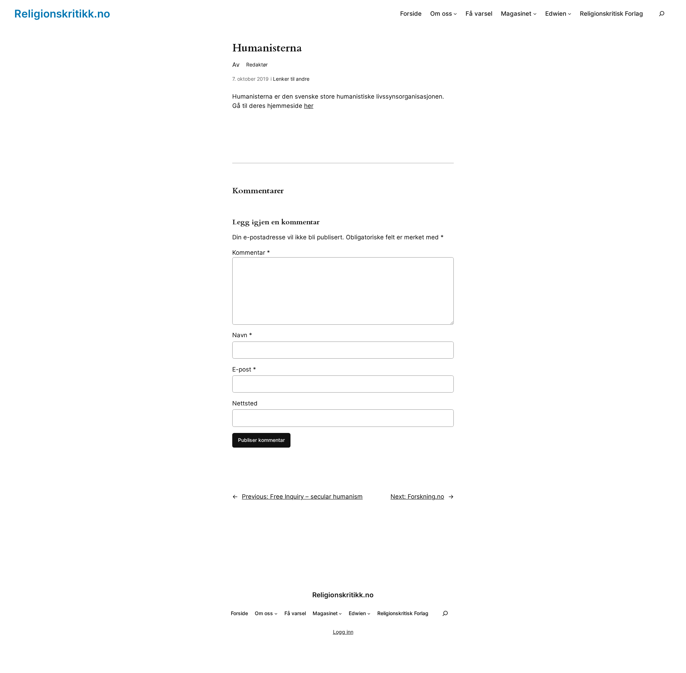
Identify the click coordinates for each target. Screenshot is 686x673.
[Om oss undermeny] (455, 13)
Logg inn (343, 632)
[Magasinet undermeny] (535, 13)
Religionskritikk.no (62, 13)
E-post (244, 369)
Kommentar (251, 252)
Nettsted (245, 403)
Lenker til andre (291, 79)
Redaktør (257, 64)
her (308, 105)
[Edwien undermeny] (569, 13)
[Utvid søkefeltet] (662, 13)
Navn (242, 335)
